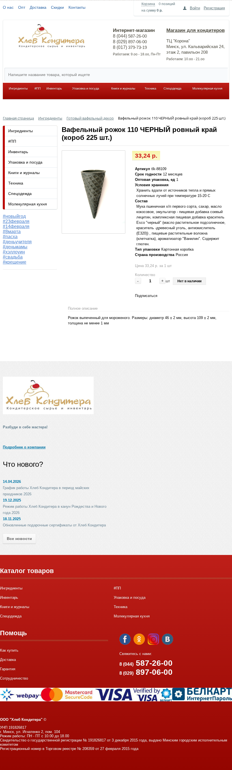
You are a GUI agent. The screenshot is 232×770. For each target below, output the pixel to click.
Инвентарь (54, 88)
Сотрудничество (14, 678)
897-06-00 (146, 672)
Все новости (19, 538)
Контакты (76, 7)
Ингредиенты (18, 88)
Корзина (148, 4)
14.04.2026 (12, 482)
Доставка (38, 7)
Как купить (9, 650)
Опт (21, 7)
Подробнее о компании (24, 447)
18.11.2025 (12, 519)
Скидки (57, 7)
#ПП (38, 88)
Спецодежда (172, 88)
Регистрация (214, 8)
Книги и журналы (123, 88)
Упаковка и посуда (85, 88)
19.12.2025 (12, 500)
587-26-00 (146, 663)
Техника (150, 88)
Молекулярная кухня (207, 88)
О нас (8, 7)
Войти (195, 8)
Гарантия (7, 669)
